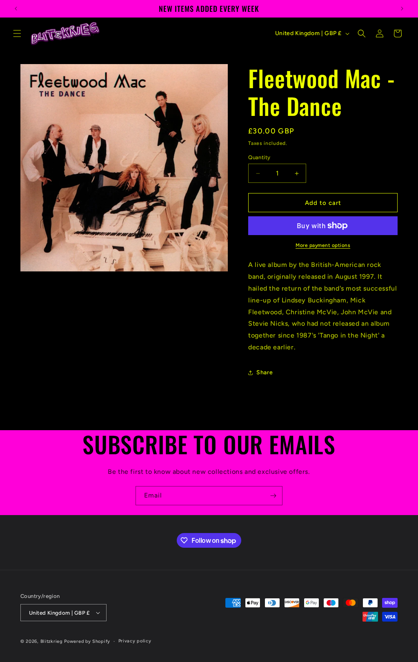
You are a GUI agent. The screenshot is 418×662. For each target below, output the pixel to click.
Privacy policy (134, 641)
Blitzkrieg (51, 641)
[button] (17, 33)
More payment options (323, 245)
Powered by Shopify (87, 641)
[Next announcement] (402, 8)
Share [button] (264, 372)
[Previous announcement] (16, 8)
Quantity (259, 157)
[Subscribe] (273, 495)
